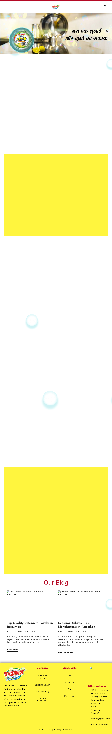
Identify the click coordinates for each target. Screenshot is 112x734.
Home (69, 675)
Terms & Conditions (42, 699)
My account (69, 696)
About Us (69, 682)
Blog (69, 689)
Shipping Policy (42, 684)
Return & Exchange (42, 676)
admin (20, 631)
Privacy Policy (42, 691)
